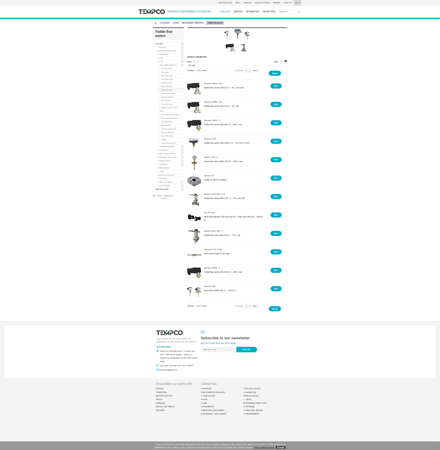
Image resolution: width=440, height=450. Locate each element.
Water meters (165, 72)
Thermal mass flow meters (168, 129)
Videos (237, 3)
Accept (280, 447)
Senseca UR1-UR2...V (213, 231)
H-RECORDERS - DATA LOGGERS (167, 157)
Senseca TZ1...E (211, 157)
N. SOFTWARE (162, 178)
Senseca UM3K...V (212, 120)
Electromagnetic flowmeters (169, 118)
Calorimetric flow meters (168, 93)
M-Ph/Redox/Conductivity (166, 175)
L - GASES (161, 171)
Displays (163, 139)
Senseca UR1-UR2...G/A (214, 194)
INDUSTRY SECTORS (161, 189)
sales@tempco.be (170, 370)
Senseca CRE (210, 139)
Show (189, 62)
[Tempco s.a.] (152, 11)
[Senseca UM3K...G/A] (194, 107)
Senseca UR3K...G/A (213, 83)
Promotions (269, 11)
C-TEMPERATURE (163, 54)
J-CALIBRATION (163, 164)
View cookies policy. (264, 447)
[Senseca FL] (194, 181)
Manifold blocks (166, 125)
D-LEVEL (160, 58)
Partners (276, 3)
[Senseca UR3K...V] (194, 273)
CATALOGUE (225, 11)
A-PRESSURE (162, 47)
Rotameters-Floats (166, 83)
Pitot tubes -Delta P (167, 69)
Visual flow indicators (167, 97)
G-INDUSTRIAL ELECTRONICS (167, 154)
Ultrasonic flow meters (167, 132)
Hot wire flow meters (167, 136)
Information (252, 11)
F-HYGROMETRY (163, 150)
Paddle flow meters (166, 90)
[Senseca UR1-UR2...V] (194, 236)
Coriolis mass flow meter (168, 143)
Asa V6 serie (209, 212)
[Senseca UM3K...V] (194, 126)
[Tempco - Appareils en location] (164, 197)
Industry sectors (225, 3)
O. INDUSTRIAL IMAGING (165, 182)
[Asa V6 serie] (194, 218)
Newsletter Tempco (262, 3)
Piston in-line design (167, 79)
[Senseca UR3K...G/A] (194, 89)
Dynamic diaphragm (167, 86)
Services (238, 11)
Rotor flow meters (166, 100)
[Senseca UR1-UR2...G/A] (194, 199)
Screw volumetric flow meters (170, 115)
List (286, 63)
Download (247, 3)
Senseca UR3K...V (212, 268)
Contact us (287, 3)
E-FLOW (160, 61)
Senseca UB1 (210, 286)
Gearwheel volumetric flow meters (168, 109)
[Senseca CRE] (194, 144)
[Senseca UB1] (194, 291)
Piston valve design (167, 76)
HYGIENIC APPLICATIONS (167, 146)
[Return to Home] (155, 23)
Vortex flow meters (166, 122)
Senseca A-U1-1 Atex (213, 249)
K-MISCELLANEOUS (164, 168)
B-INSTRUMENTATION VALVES (167, 51)
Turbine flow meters (167, 104)
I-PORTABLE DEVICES (164, 161)
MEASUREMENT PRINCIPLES (168, 65)
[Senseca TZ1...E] (194, 162)
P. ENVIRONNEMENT (164, 186)
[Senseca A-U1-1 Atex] (194, 255)
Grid (282, 63)
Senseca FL (209, 176)
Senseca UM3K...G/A (213, 102)
